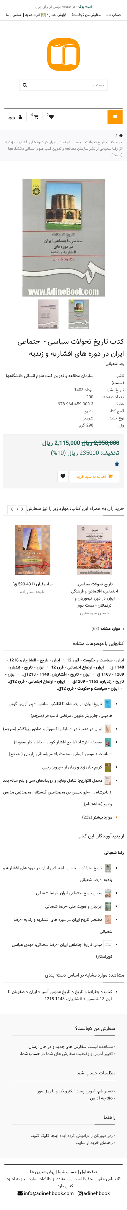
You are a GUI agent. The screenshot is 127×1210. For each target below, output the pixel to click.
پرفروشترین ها (42, 1172)
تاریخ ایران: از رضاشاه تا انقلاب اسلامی (70, 703)
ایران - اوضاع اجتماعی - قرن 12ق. (36, 681)
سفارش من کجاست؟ (86, 15)
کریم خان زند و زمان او (83, 767)
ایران (33, 991)
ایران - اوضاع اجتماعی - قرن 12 (77, 667)
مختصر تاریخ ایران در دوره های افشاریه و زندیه (63, 919)
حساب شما (113, 15)
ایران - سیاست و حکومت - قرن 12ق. (87, 688)
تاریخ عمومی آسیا (56, 991)
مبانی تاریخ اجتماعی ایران (81, 893)
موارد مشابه (110, 628)
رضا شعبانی (115, 363)
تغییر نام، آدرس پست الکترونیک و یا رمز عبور (75, 1091)
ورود (12, 117)
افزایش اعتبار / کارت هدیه (46, 15)
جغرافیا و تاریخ (87, 991)
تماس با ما (13, 15)
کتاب (108, 991)
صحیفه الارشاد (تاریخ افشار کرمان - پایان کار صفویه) (58, 742)
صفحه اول (88, 1172)
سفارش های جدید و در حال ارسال (58, 1046)
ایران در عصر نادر (88, 728)
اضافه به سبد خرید (91, 476)
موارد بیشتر (102, 817)
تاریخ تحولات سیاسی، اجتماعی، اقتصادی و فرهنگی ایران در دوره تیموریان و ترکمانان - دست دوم (94, 595)
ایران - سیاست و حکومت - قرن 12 (95, 660)
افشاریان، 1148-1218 (63, 998)
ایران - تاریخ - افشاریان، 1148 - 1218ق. (56, 674)
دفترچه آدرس (101, 1098)
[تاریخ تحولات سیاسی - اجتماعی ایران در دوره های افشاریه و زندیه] (78, 314)
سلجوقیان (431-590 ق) (32, 584)
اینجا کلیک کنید (45, 1135)
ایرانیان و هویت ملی (86, 906)
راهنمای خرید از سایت (94, 1142)
